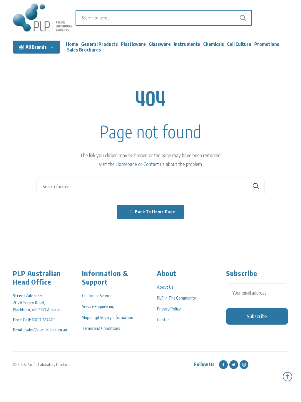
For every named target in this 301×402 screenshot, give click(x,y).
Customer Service (96, 295)
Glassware (160, 44)
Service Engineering (98, 306)
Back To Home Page (154, 211)
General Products (99, 44)
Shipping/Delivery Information (107, 317)
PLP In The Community (176, 297)
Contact (164, 319)
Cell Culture (239, 44)
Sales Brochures (84, 50)
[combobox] (166, 18)
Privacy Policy (169, 308)
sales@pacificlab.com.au (46, 329)
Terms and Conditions (101, 328)
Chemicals (213, 44)
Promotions (266, 44)
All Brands (36, 47)
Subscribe (257, 316)
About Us (165, 287)
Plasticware (133, 44)
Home (72, 44)
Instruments (187, 44)
